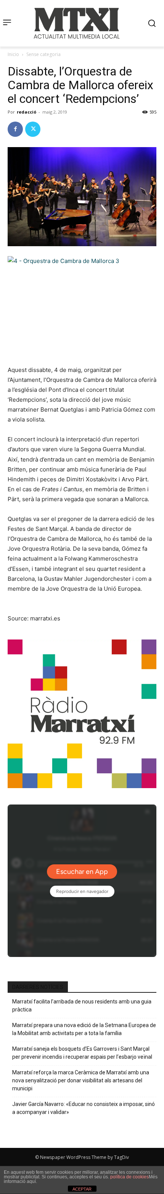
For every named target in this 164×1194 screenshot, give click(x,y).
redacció (26, 112)
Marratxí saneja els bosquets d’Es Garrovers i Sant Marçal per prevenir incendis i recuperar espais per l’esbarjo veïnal (82, 1053)
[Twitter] (32, 129)
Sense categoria (43, 54)
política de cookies (129, 1177)
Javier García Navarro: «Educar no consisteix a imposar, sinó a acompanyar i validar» (83, 1108)
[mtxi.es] (76, 23)
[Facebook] (15, 129)
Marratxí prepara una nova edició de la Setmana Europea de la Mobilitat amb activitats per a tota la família (84, 1029)
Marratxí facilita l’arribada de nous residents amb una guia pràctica (81, 1005)
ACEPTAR (82, 1189)
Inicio (13, 54)
